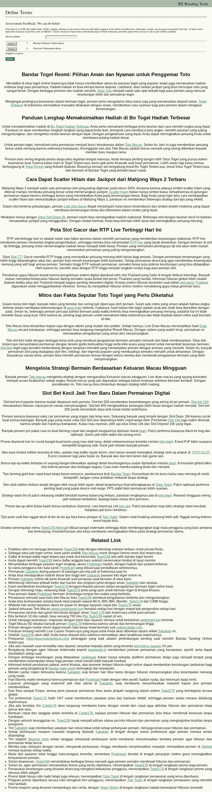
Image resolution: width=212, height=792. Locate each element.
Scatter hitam (118, 192)
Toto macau (37, 377)
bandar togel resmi (62, 668)
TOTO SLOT (201, 452)
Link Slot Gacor (75, 206)
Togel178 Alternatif (54, 527)
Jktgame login (38, 739)
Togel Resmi (34, 166)
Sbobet (206, 746)
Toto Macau (133, 144)
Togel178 (136, 601)
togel (142, 431)
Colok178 (49, 705)
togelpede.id (97, 650)
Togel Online (109, 787)
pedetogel (89, 657)
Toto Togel (109, 517)
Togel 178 (97, 612)
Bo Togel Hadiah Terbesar (70, 126)
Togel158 (71, 549)
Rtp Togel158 (92, 616)
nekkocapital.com (129, 627)
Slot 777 (17, 257)
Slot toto (6, 348)
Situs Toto (104, 90)
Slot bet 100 (200, 402)
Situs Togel (163, 484)
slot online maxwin (147, 646)
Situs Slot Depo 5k (51, 217)
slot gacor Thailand (194, 282)
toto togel (166, 441)
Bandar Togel (120, 474)
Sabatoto (32, 571)
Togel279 (61, 586)
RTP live (136, 242)
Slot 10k (174, 420)
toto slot (124, 506)
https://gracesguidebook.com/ (47, 638)
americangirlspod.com (67, 609)
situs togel (74, 308)
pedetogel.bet (150, 620)
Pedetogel (94, 564)
